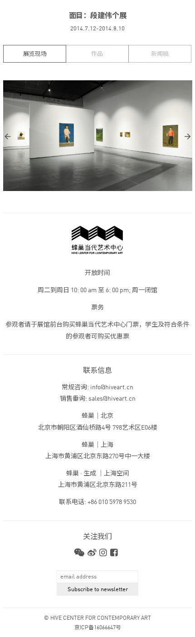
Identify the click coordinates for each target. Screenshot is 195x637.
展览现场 (35, 54)
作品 (97, 54)
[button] (50, 136)
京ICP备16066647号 (97, 628)
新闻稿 (160, 54)
